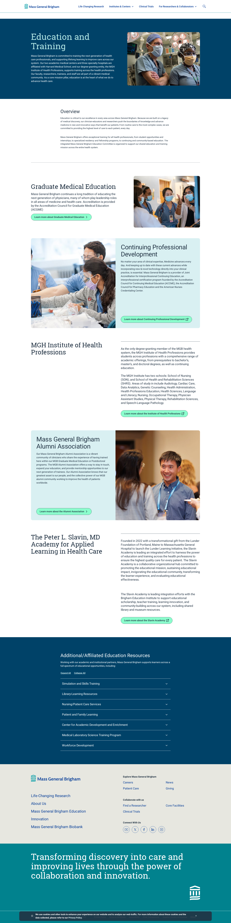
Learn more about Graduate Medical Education (59, 217)
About (38, 803)
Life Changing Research (91, 6)
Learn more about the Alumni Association (62, 511)
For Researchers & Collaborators (176, 6)
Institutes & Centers (119, 6)
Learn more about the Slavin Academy (144, 620)
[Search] (204, 6)
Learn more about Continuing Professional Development (154, 319)
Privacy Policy (75, 917)
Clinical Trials (146, 6)
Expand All (66, 673)
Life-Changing (50, 796)
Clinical (131, 811)
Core (175, 805)
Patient (131, 788)
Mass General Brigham (58, 811)
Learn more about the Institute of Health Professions (152, 413)
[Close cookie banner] (196, 916)
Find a (134, 805)
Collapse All (79, 673)
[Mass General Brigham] (42, 6)
